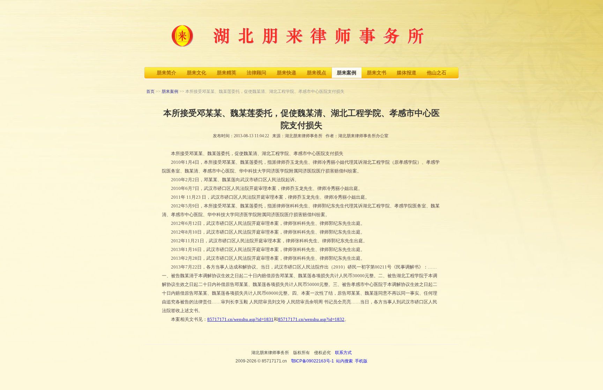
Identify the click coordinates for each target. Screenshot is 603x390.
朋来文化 (196, 72)
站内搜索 (344, 361)
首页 (150, 91)
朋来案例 (346, 72)
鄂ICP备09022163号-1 (312, 361)
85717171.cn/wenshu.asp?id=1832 (311, 319)
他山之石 (436, 72)
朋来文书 (376, 72)
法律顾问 (256, 72)
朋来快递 (286, 72)
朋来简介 (166, 72)
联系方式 (343, 352)
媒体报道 (406, 72)
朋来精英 (226, 72)
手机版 (361, 361)
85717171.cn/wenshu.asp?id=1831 (240, 319)
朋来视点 (316, 72)
